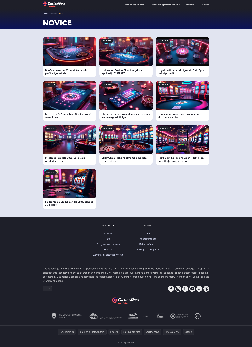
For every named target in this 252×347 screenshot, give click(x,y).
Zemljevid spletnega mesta (108, 254)
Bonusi (108, 233)
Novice (205, 4)
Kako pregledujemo (148, 249)
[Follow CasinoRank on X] (185, 289)
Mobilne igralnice (134, 4)
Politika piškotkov (126, 342)
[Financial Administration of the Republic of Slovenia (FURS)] (67, 316)
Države (108, 249)
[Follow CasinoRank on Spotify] (199, 289)
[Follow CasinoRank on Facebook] (171, 289)
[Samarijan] (139, 316)
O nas (148, 233)
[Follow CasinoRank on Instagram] (178, 289)
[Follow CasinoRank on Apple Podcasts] (206, 289)
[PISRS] (105, 316)
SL (46, 288)
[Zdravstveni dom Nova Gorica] (179, 316)
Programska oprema (108, 244)
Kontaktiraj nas (147, 238)
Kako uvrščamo (147, 244)
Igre (108, 238)
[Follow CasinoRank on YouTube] (192, 289)
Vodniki (189, 4)
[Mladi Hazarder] (160, 316)
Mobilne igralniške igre (165, 4)
